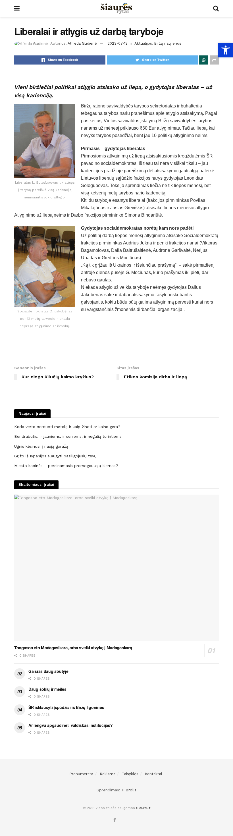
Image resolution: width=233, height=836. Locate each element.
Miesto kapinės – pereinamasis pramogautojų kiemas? (66, 465)
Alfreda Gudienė (82, 43)
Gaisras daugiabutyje (48, 671)
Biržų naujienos (167, 43)
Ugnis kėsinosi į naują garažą (41, 446)
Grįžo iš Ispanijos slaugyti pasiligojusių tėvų (55, 456)
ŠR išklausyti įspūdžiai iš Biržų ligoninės (66, 707)
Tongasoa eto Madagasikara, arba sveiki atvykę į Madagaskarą (73, 647)
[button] (225, 50)
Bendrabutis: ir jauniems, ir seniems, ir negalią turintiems (68, 436)
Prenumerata (81, 774)
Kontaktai (153, 774)
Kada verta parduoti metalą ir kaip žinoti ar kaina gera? (67, 426)
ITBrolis (129, 790)
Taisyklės (130, 774)
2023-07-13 (117, 43)
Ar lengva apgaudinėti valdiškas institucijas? (70, 725)
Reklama (107, 774)
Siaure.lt (143, 808)
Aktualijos (143, 43)
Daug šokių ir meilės (47, 689)
